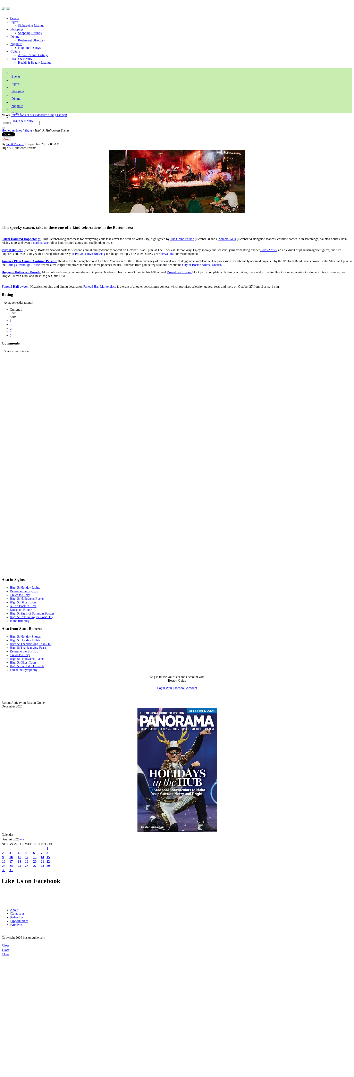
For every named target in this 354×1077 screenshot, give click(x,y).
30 (3, 870)
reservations (166, 253)
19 (26, 861)
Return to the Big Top (24, 591)
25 (19, 866)
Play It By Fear (12, 250)
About (14, 910)
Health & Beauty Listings (34, 62)
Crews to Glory (20, 595)
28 (42, 866)
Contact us (17, 913)
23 (3, 866)
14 (42, 857)
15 (48, 857)
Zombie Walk (227, 239)
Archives (16, 924)
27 (34, 866)
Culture (15, 51)
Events (14, 18)
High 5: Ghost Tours (23, 602)
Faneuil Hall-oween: (16, 286)
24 (11, 866)
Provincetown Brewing (90, 253)
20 (34, 861)
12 (26, 857)
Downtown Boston (179, 272)
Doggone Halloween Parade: (21, 272)
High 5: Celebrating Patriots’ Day (31, 617)
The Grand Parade (182, 239)
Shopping (16, 29)
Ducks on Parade (21, 609)
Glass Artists (268, 250)
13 (34, 857)
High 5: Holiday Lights (25, 587)
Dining (14, 36)
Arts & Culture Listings (33, 55)
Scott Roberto (15, 144)
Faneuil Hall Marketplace (99, 286)
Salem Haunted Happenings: (21, 239)
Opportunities (19, 921)
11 (19, 857)
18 (19, 861)
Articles (17, 130)
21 (42, 861)
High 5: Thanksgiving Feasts (28, 647)
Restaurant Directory (31, 40)
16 (3, 861)
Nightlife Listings (29, 47)
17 (11, 861)
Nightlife (16, 44)
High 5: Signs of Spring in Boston (32, 613)
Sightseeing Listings (31, 25)
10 (11, 857)
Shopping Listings (30, 33)
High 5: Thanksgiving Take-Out (30, 644)
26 (26, 866)
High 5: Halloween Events (27, 598)
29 (48, 866)
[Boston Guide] (4, 8)
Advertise (17, 917)
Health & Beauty (21, 59)
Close (5, 945)
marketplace (41, 242)
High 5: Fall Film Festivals (27, 666)
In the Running (19, 621)
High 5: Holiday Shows (25, 636)
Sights (14, 22)
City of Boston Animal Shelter (201, 265)
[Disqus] (177, 408)
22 (48, 861)
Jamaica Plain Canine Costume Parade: (29, 261)
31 (11, 870)
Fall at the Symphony (23, 670)
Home (6, 130)
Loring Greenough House (23, 265)
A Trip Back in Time (23, 606)
